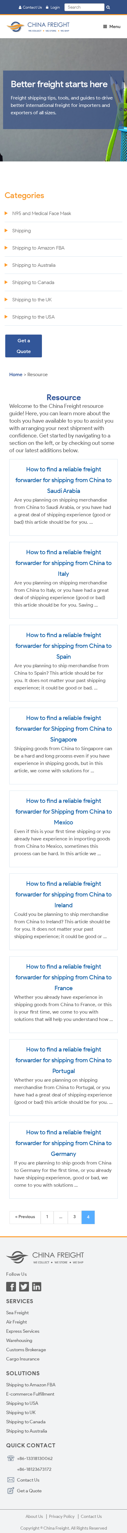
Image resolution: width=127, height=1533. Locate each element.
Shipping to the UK (32, 300)
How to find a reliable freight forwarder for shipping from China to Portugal (63, 1060)
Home (16, 374)
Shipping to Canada (33, 282)
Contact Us (31, 7)
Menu (115, 26)
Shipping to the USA (33, 317)
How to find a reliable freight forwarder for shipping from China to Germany (63, 1142)
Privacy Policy (62, 1516)
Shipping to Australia (33, 265)
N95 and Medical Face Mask (41, 213)
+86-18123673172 (34, 1469)
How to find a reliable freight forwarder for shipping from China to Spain (63, 645)
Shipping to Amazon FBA (38, 248)
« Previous (25, 1216)
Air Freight (16, 1322)
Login (54, 7)
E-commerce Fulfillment (30, 1394)
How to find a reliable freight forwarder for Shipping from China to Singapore (63, 728)
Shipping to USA (22, 1403)
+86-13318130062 (35, 1458)
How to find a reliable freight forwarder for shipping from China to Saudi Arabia (63, 480)
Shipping (21, 231)
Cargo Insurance (22, 1359)
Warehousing (19, 1340)
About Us (34, 1516)
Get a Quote (24, 346)
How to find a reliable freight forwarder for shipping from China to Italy (63, 562)
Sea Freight (17, 1312)
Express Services (22, 1331)
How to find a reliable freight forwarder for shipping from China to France (63, 977)
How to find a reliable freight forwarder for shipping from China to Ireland (63, 894)
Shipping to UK (20, 1412)
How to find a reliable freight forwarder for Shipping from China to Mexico (63, 811)
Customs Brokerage (26, 1349)
